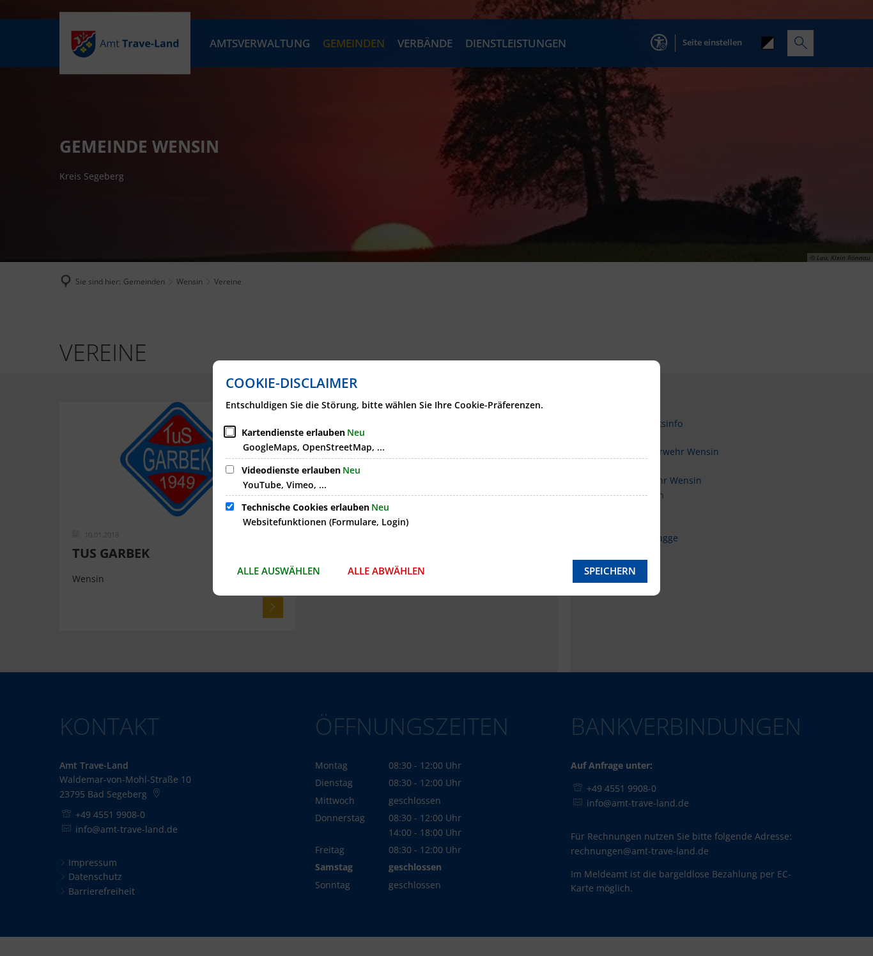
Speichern (610, 570)
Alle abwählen (386, 570)
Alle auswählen (278, 570)
